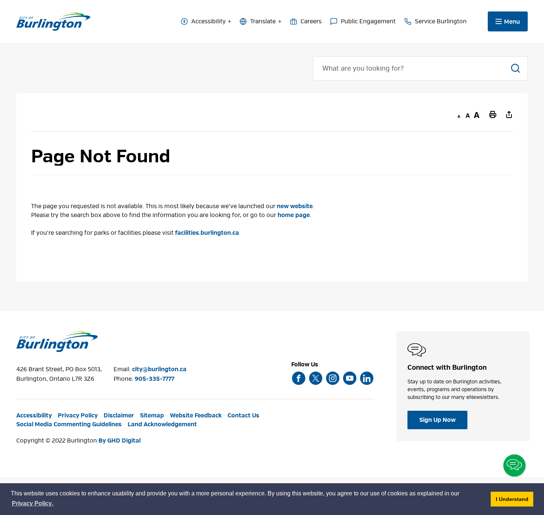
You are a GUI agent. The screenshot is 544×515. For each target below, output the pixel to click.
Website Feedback (196, 415)
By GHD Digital (119, 440)
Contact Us (243, 415)
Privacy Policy (78, 415)
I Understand (514, 499)
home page (294, 215)
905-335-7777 (154, 379)
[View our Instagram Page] (332, 378)
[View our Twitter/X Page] (315, 378)
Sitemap (152, 415)
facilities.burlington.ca (207, 233)
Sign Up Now (437, 420)
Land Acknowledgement (162, 424)
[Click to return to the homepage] (53, 21)
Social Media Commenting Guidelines (69, 424)
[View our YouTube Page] (349, 378)
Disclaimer (119, 415)
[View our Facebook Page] (298, 378)
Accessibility (208, 21)
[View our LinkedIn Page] (366, 378)
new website (295, 206)
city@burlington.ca (159, 369)
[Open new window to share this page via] (509, 114)
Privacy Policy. (32, 504)
